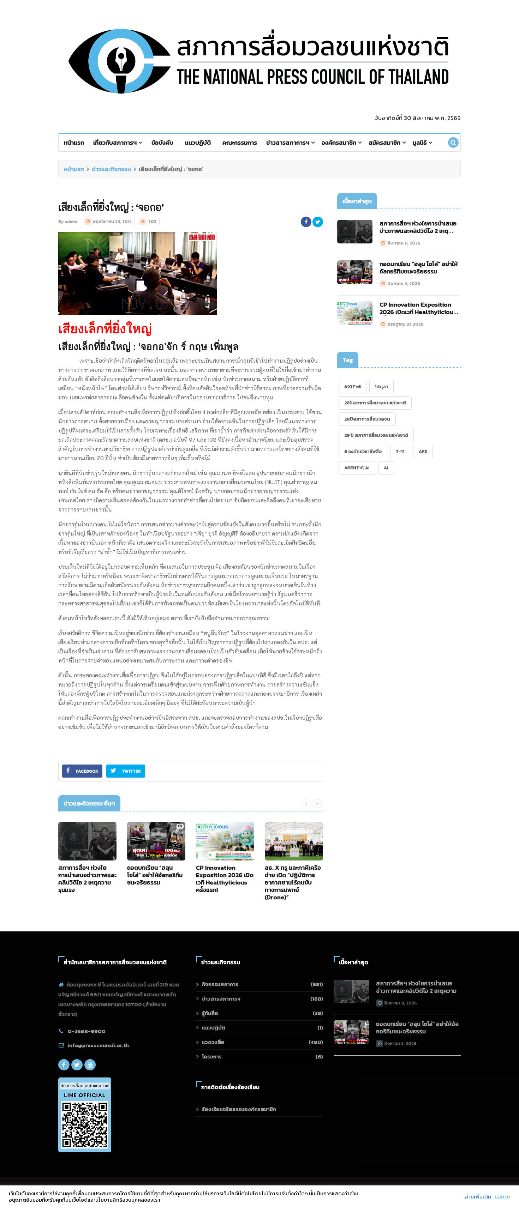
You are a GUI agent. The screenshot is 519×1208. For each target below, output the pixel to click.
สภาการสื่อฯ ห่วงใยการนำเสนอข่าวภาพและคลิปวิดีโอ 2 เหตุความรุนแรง (87, 878)
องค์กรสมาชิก (339, 142)
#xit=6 (352, 386)
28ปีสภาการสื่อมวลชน (367, 419)
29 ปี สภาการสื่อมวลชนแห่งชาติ (376, 435)
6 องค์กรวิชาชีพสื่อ (363, 451)
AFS (423, 451)
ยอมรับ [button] (502, 1197)
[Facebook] (64, 1064)
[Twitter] (77, 1064)
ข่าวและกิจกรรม (111, 169)
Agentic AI (357, 467)
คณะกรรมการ (239, 142)
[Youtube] (90, 1064)
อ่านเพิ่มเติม (478, 1197)
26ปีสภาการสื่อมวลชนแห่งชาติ (375, 402)
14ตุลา (381, 386)
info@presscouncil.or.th (98, 1045)
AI (386, 467)
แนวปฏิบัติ (198, 142)
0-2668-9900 (87, 1031)
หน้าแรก (74, 142)
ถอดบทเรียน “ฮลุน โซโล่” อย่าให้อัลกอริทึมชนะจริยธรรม (155, 875)
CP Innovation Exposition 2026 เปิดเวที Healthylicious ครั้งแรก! (224, 878)
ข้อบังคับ (162, 142)
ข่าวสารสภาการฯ (287, 142)
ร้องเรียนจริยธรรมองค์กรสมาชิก (239, 1109)
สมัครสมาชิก (384, 142)
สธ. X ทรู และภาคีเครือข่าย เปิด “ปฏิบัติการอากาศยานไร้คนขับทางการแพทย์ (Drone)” (293, 882)
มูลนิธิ (420, 142)
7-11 (400, 451)
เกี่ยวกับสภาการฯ (115, 142)
